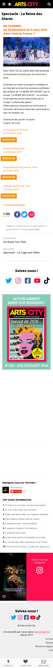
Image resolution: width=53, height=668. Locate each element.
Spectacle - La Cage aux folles (21, 252)
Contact (49, 638)
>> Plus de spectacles (14, 204)
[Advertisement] (26, 405)
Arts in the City (42, 631)
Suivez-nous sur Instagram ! (40, 561)
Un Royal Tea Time (14, 241)
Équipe (49, 642)
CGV (51, 650)
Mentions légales (44, 646)
